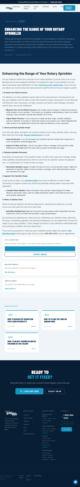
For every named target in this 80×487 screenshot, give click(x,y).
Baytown (52, 431)
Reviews (46, 6)
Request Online (39, 254)
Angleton (53, 428)
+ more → (45, 423)
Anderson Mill (46, 438)
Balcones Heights (47, 455)
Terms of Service (28, 478)
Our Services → (10, 272)
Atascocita (45, 431)
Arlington (48, 420)
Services (16, 6)
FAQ (62, 6)
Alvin (48, 428)
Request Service (69, 8)
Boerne (44, 457)
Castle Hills (45, 459)
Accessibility (38, 475)
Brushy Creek (46, 445)
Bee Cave (45, 443)
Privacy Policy (21, 476)
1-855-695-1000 (56, 2)
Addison (44, 418)
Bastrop (53, 440)
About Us (36, 7)
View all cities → (10, 288)
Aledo (50, 418)
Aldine (44, 428)
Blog (55, 6)
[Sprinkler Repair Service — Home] (9, 8)
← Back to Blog (11, 21)
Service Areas (27, 7)
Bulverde (50, 457)
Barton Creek (46, 440)
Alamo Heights (46, 453)
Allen (54, 418)
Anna (43, 420)
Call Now (67, 429)
